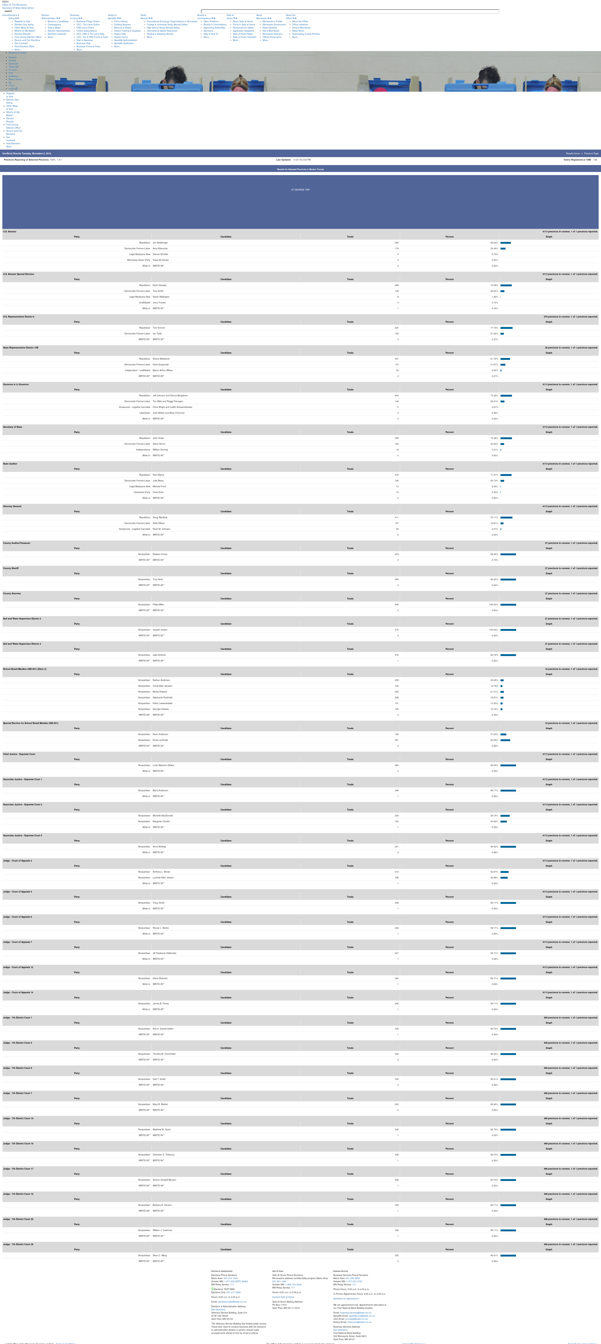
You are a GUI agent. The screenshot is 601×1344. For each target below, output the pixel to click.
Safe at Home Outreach (244, 36)
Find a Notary (121, 21)
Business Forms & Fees (88, 46)
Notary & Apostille (112, 16)
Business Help (84, 43)
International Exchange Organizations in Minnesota (172, 21)
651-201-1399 (279, 1281)
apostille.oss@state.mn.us (361, 1315)
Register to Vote (22, 21)
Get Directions (218, 1309)
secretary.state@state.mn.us (231, 1301)
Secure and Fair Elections (27, 40)
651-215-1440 (231, 1278)
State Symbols (270, 27)
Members (208, 30)
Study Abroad (144, 16)
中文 (11, 72)
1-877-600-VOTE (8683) (236, 1281)
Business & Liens (74, 16)
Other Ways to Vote (24, 27)
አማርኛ (12, 85)
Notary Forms (121, 36)
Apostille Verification (124, 43)
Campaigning (54, 24)
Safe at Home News (243, 33)
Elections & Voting (13, 16)
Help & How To (211, 33)
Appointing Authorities (214, 27)
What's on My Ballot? (25, 30)
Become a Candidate (58, 21)
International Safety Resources (162, 30)
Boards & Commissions (204, 16)
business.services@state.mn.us (355, 1312)
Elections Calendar (57, 33)
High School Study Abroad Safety (163, 27)
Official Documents (272, 36)
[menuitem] (24, 32)
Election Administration (48, 16)
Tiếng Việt (14, 66)
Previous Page (591, 153)
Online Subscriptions (87, 30)
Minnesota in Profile (272, 21)
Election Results (22, 33)
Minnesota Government (274, 24)
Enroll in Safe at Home (244, 24)
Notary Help (120, 33)
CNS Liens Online (85, 27)
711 (232, 1284)
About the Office (290, 16)
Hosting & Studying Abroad (160, 33)
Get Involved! (21, 43)
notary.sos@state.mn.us (359, 1322)
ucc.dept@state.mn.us (356, 1318)
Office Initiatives (300, 24)
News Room (298, 30)
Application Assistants (243, 30)
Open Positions (211, 21)
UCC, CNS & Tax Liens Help (90, 33)
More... (18, 49)
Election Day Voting (24, 24)
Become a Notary (122, 27)
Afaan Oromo (15, 79)
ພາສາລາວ (13, 76)
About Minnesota (261, 16)
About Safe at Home (243, 21)
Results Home (573, 153)
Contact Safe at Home (283, 1296)
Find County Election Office (28, 36)
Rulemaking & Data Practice (306, 33)
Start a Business (85, 40)
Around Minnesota (301, 27)
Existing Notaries (122, 24)
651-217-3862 (234, 1292)
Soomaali (13, 63)
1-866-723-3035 (293, 1284)
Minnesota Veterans (272, 33)
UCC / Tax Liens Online (88, 24)
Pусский (13, 69)
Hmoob (12, 60)
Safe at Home (230, 16)
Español (13, 57)
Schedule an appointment (346, 1298)
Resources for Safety (243, 27)
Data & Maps (54, 27)
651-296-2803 (353, 1278)
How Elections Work (24, 46)
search (8, 11)
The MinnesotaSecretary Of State (18, 6)
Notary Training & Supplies (127, 30)
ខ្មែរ (10, 82)
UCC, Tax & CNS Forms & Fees (92, 36)
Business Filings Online (88, 21)
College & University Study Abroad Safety (167, 24)
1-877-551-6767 (354, 1281)
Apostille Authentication (125, 40)
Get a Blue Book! (271, 30)
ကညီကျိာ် (13, 88)
